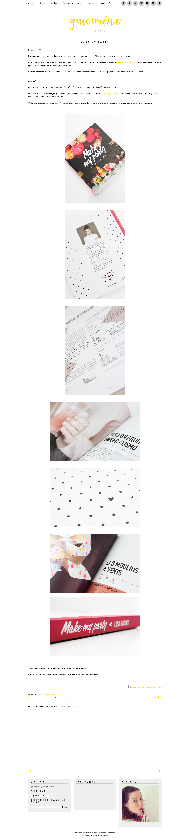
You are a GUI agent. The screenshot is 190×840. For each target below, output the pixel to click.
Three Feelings (103, 835)
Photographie (68, 3)
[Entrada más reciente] (30, 771)
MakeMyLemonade (124, 62)
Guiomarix (89, 832)
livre (44, 694)
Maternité (93, 3)
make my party (50, 694)
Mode (103, 3)
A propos (32, 3)
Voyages (81, 3)
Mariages (55, 3)
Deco (111, 3)
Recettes (43, 3)
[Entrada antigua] (159, 771)
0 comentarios (32, 698)
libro (40, 694)
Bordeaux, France (67, 698)
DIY (37, 694)
